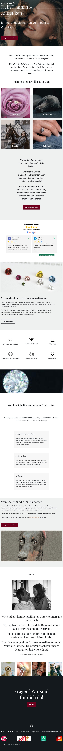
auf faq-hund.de (34, 517)
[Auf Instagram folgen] (31, 726)
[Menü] (61, 4)
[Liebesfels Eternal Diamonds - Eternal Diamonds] (8, 4)
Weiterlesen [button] (11, 251)
